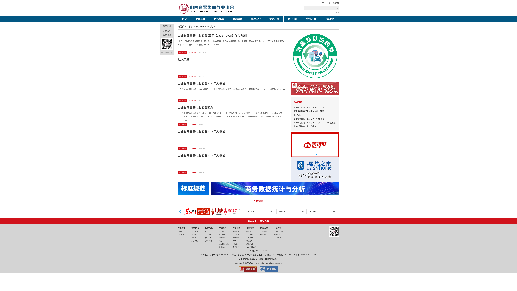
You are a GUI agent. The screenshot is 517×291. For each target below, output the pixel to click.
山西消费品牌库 (252, 247)
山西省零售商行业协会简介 (195, 107)
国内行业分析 (279, 238)
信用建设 (236, 232)
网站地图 (336, 3)
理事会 (193, 238)
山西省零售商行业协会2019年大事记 (201, 131)
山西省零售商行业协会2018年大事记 (201, 155)
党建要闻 (181, 232)
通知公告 (208, 232)
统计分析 (236, 241)
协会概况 (219, 19)
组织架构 (184, 59)
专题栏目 (274, 19)
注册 (328, 3)
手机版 (336, 13)
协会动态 (237, 19)
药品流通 (222, 235)
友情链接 (258, 201)
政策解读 (249, 244)
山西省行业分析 (279, 232)
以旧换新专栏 (224, 244)
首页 (184, 19)
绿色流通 (167, 35)
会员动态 (263, 232)
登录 (322, 3)
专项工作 (256, 19)
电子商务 (236, 247)
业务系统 (313, 211)
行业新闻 (249, 232)
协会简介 (211, 26)
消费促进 (236, 244)
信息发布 (208, 238)
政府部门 (250, 211)
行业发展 (293, 19)
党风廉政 (181, 235)
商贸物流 (236, 238)
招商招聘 (263, 235)
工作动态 (208, 235)
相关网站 (282, 211)
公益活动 (222, 247)
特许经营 (236, 235)
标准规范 (249, 238)
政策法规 (167, 26)
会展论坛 (249, 241)
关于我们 (194, 241)
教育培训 (208, 241)
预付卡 (221, 241)
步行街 (221, 232)
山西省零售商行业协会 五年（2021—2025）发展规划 (212, 35)
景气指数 (277, 235)
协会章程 (194, 235)
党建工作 (200, 19)
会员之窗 (311, 19)
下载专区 (329, 19)
